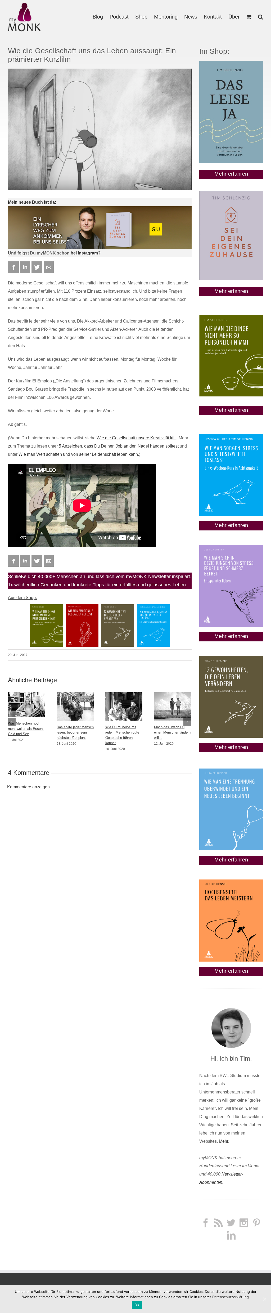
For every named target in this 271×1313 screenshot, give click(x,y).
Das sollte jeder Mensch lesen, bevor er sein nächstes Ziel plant (75, 732)
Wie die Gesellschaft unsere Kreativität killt (137, 438)
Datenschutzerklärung (230, 1297)
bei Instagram (84, 253)
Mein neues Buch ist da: (32, 202)
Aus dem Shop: (22, 597)
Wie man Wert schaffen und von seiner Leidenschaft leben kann (78, 454)
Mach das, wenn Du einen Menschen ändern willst (172, 732)
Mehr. (224, 1141)
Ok (136, 1305)
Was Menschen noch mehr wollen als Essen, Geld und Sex (26, 728)
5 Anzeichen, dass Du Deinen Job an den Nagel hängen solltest (119, 446)
